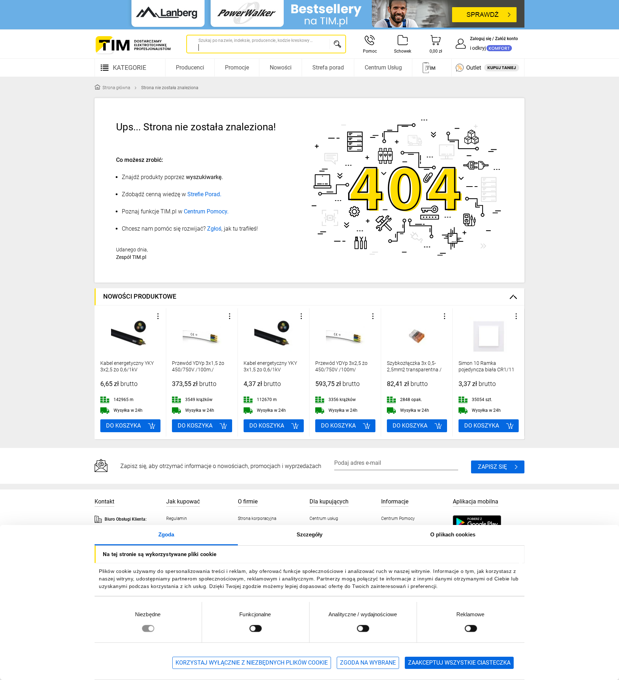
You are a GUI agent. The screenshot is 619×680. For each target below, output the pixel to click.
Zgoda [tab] (166, 534)
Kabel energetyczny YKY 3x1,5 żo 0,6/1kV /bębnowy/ (270, 369)
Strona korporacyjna (257, 518)
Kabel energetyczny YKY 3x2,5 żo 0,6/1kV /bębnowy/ (127, 369)
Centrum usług (324, 518)
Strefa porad (328, 67)
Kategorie (129, 67)
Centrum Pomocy (398, 518)
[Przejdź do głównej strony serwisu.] (133, 45)
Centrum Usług (383, 67)
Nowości (281, 67)
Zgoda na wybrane (368, 662)
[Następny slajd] (517, 372)
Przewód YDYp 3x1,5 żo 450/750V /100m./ (198, 366)
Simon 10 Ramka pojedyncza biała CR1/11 (486, 366)
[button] (158, 316)
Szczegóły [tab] (310, 534)
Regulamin (176, 518)
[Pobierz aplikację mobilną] (484, 522)
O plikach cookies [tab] (452, 534)
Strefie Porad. (204, 194)
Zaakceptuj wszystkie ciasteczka (459, 662)
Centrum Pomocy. (206, 211)
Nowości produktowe (139, 296)
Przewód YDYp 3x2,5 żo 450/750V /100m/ (341, 366)
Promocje (237, 67)
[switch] (255, 628)
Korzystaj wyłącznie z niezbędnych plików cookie (252, 662)
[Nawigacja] (431, 67)
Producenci (190, 67)
